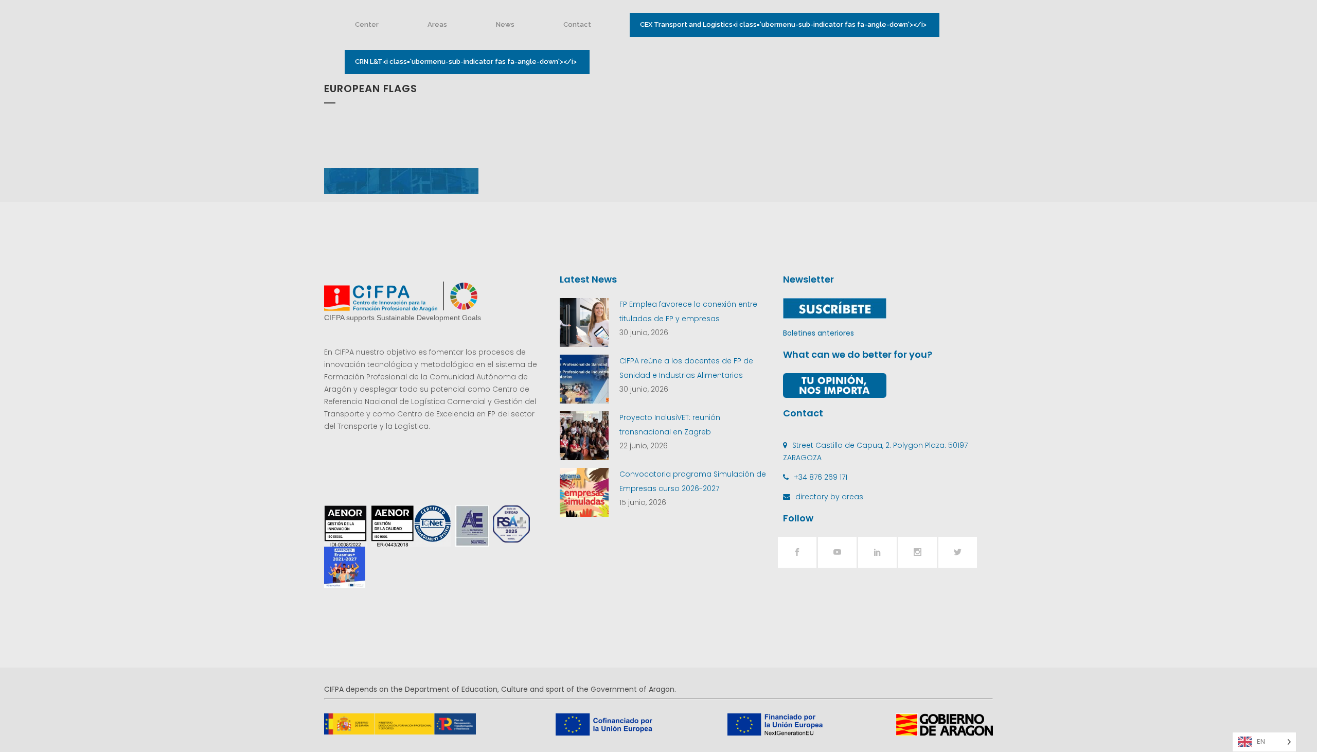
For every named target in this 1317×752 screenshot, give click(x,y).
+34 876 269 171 (820, 477)
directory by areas (829, 497)
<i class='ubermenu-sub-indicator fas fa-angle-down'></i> (783, 24)
